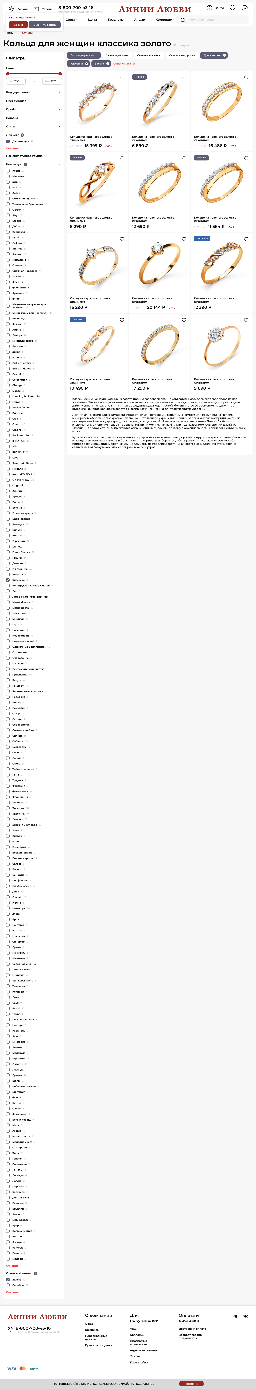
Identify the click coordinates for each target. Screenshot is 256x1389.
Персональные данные (96, 1337)
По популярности (82, 55)
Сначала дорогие (117, 55)
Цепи (92, 20)
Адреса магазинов (144, 1350)
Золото (101, 63)
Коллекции (165, 20)
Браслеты (115, 20)
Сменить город (44, 24)
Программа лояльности (138, 1342)
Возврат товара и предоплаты (191, 1336)
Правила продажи (98, 1345)
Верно (18, 24)
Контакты (92, 1329)
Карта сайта (139, 1362)
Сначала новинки (148, 55)
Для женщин (214, 55)
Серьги (72, 20)
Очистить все (124, 63)
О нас (89, 1323)
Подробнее (144, 1384)
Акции (139, 20)
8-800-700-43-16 (75, 7)
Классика (79, 63)
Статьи (135, 1356)
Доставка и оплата (192, 1328)
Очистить (12, 148)
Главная (9, 32)
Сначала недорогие (182, 55)
